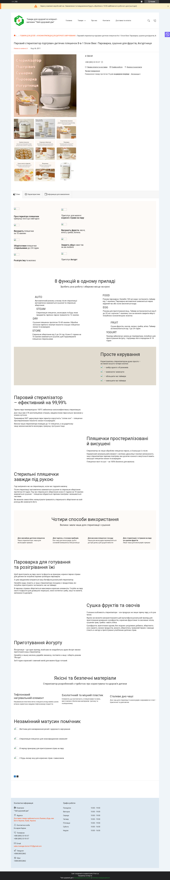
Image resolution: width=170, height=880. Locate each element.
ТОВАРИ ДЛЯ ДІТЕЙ (27, 36)
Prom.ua (96, 873)
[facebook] (15, 777)
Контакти (106, 20)
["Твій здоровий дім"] (19, 20)
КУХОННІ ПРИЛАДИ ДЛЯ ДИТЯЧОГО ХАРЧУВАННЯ (56, 36)
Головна (69, 20)
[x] (17, 777)
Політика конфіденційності (101, 878)
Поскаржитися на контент (82, 878)
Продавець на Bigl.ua (85, 876)
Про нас (94, 20)
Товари (80, 20)
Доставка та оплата (123, 20)
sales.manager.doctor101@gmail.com (28, 846)
